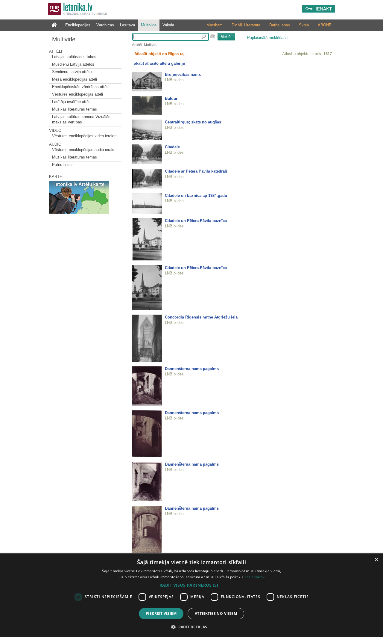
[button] (191, 585)
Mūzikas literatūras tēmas (74, 109)
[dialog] (191, 595)
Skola (304, 25)
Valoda (168, 25)
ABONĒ (325, 25)
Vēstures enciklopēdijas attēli (77, 94)
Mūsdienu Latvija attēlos (73, 64)
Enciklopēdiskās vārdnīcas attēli (80, 86)
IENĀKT (324, 8)
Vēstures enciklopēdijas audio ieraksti (85, 149)
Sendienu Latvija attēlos (73, 72)
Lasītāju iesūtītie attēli (71, 101)
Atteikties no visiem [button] (216, 613)
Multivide (148, 25)
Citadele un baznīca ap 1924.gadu (196, 195)
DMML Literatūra (246, 25)
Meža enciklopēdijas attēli (74, 79)
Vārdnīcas (105, 25)
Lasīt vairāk (255, 576)
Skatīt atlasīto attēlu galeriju (159, 63)
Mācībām (214, 25)
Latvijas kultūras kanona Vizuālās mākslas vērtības (81, 119)
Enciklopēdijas (77, 25)
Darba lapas (279, 25)
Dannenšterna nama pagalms (192, 368)
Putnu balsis (63, 164)
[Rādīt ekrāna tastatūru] (213, 36)
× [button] (376, 560)
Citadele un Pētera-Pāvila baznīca (196, 220)
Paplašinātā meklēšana (267, 37)
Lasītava (127, 25)
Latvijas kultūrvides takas (74, 57)
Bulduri (172, 98)
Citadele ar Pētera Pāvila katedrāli (196, 171)
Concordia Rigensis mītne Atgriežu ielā (201, 317)
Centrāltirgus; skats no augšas (193, 122)
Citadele (172, 147)
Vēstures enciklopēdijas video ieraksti (85, 136)
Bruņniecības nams (183, 74)
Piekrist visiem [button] (161, 613)
